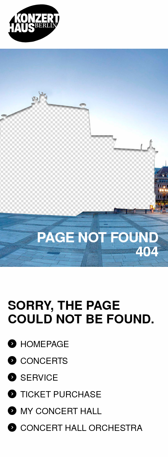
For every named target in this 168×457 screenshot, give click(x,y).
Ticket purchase (61, 394)
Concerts (44, 360)
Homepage (44, 343)
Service (39, 377)
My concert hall (61, 410)
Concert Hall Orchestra (81, 427)
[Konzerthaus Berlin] (33, 2)
